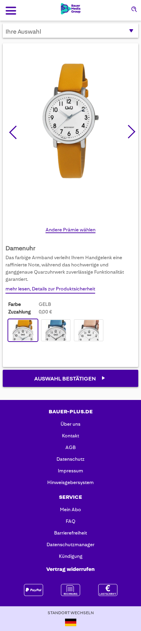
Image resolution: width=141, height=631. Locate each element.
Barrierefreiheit (70, 533)
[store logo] (70, 8)
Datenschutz (70, 459)
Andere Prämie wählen (70, 229)
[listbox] (57, 331)
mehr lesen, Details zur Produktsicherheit (50, 288)
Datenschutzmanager (70, 544)
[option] (23, 330)
